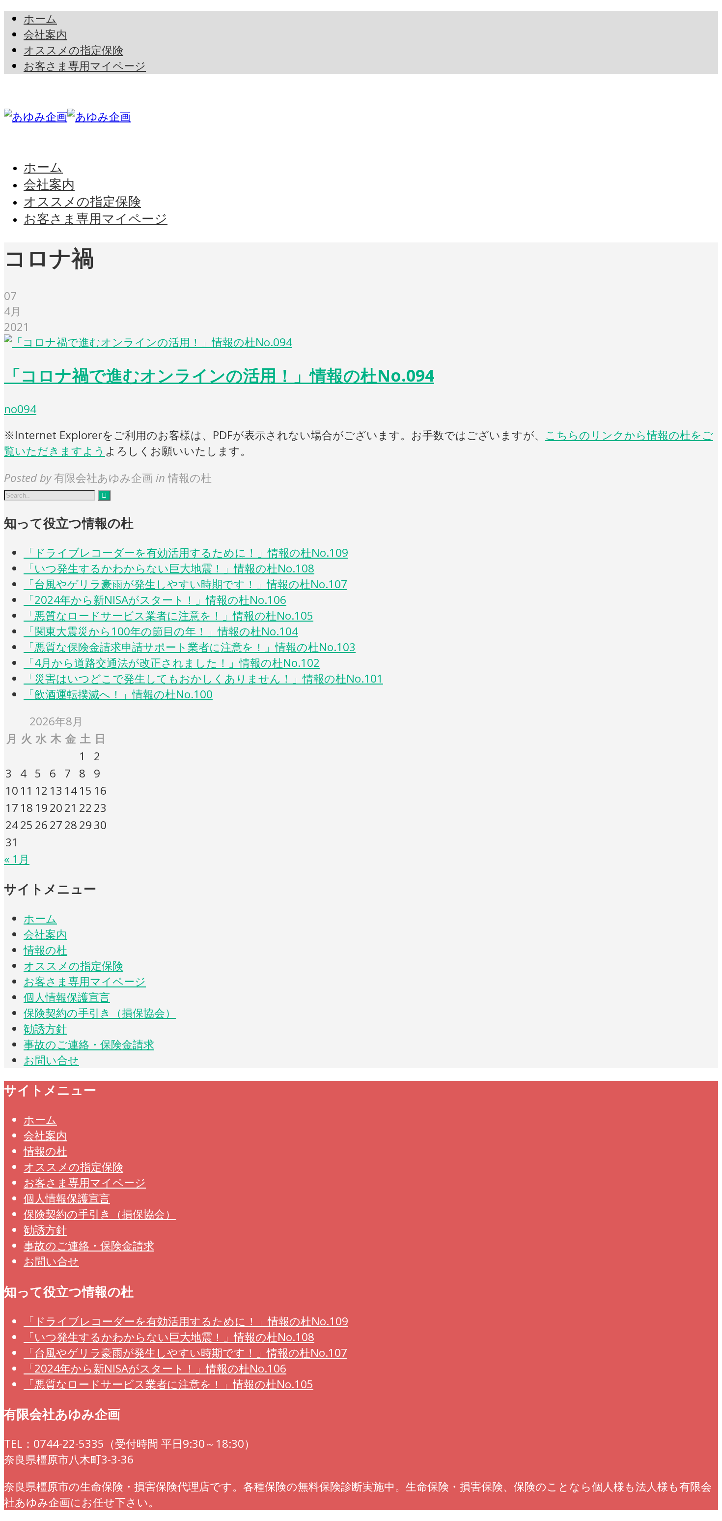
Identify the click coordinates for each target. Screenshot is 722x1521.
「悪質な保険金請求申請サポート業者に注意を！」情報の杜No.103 (190, 647)
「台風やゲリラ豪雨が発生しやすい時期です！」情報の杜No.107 (185, 584)
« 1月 (16, 858)
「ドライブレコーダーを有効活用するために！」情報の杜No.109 (186, 552)
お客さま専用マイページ (85, 981)
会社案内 (45, 934)
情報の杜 (45, 949)
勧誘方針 (45, 1028)
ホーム (40, 918)
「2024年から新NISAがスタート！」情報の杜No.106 (155, 599)
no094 (20, 409)
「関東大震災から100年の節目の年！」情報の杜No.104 (161, 631)
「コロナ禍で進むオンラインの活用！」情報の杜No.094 (219, 375)
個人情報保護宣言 (67, 997)
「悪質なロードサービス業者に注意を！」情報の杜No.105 (168, 615)
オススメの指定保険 (73, 965)
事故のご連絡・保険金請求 (89, 1044)
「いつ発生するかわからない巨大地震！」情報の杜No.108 (169, 568)
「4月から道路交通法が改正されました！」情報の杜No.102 (172, 662)
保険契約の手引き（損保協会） (100, 1012)
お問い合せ (51, 1060)
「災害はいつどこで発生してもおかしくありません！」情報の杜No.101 (203, 678)
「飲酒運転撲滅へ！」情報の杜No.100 (118, 694)
